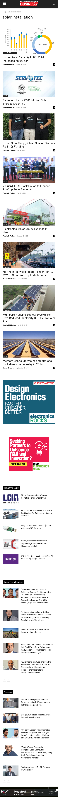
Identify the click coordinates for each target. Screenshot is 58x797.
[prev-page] (4, 569)
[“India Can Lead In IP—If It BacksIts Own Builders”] (10, 770)
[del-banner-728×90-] (29, 795)
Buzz (5, 96)
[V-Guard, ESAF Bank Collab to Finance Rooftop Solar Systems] (29, 169)
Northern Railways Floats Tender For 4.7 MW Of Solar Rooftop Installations (28, 273)
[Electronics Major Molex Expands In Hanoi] (29, 212)
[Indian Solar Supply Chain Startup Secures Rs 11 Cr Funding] (29, 126)
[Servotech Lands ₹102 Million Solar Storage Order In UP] (29, 84)
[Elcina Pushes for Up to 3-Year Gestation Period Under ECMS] (10, 499)
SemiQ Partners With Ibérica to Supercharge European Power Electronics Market (34, 543)
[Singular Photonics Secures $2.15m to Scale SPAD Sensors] (10, 529)
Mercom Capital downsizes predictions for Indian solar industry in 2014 (27, 362)
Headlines (7, 267)
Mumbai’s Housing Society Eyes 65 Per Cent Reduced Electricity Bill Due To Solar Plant (29, 318)
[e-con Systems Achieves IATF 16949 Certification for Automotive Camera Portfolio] (10, 514)
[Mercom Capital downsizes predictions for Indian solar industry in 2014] (29, 344)
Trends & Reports (10, 53)
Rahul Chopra (8, 368)
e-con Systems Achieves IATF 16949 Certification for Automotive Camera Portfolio (36, 513)
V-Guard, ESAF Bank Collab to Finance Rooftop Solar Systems (26, 187)
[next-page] (8, 569)
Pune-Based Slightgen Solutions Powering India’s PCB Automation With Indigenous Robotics (35, 702)
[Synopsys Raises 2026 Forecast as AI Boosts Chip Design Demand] (10, 559)
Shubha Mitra (8, 64)
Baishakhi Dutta (9, 279)
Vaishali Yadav (9, 150)
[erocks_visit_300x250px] (29, 423)
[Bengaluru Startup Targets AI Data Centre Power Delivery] (10, 718)
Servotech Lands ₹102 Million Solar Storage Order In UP (25, 102)
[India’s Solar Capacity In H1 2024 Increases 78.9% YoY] (29, 41)
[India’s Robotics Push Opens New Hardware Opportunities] (10, 633)
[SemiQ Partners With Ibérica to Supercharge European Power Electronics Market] (10, 544)
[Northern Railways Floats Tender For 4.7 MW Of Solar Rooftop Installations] (29, 255)
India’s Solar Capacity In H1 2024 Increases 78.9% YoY (23, 59)
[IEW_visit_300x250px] (29, 470)
